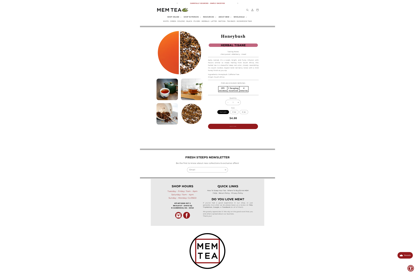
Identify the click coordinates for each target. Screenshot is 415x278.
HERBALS (205, 21)
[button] (174, 17)
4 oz (244, 112)
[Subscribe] (225, 169)
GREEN (173, 21)
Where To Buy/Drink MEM (238, 190)
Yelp (251, 205)
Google (216, 207)
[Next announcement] (237, 3)
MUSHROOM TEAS (244, 21)
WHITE (166, 21)
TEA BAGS (231, 21)
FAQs (215, 193)
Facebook (226, 207)
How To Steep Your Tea (216, 190)
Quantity (233, 98)
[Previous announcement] (177, 3)
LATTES (214, 21)
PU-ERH (197, 21)
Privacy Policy (237, 193)
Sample (223, 112)
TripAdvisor (207, 207)
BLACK (189, 21)
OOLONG (181, 21)
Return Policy (224, 193)
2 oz (234, 112)
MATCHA (222, 21)
